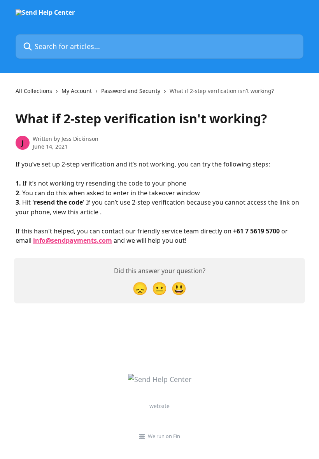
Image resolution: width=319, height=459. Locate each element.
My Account (76, 91)
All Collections (34, 91)
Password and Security (130, 91)
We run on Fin (164, 436)
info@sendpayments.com (72, 240)
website (159, 406)
